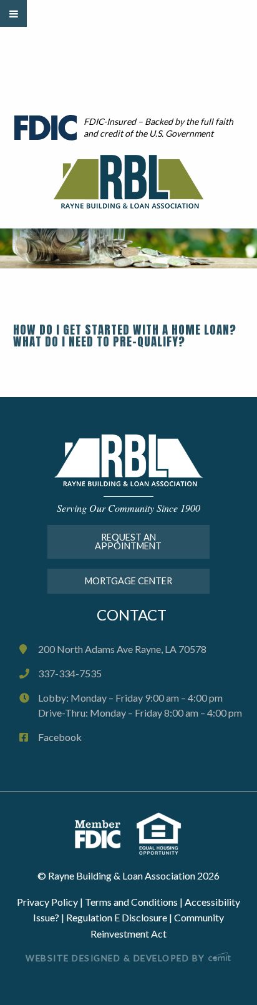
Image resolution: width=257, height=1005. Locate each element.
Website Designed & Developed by (117, 958)
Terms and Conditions (131, 902)
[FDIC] (104, 833)
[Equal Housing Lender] (158, 833)
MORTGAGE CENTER (128, 581)
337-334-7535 (70, 673)
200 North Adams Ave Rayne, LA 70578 (122, 649)
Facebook (60, 737)
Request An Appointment (128, 541)
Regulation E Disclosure (116, 917)
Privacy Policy (47, 902)
